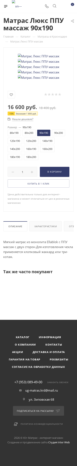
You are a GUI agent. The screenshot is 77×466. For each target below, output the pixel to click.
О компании (25, 344)
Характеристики (45, 226)
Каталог (23, 337)
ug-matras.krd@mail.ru (41, 390)
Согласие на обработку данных (38, 367)
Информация (50, 337)
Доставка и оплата (49, 352)
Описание (15, 226)
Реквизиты (59, 359)
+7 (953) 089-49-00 (28, 382)
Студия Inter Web (59, 442)
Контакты (53, 344)
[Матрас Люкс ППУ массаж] (38, 56)
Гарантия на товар (24, 359)
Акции (17, 352)
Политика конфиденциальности (42, 423)
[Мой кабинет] (62, 6)
